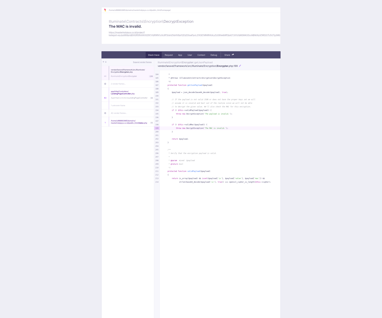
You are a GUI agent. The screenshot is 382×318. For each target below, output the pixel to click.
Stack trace (153, 54)
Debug (214, 54)
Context (201, 54)
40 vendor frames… (119, 113)
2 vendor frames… (118, 84)
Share (227, 54)
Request (169, 54)
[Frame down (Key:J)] (106, 62)
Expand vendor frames (142, 62)
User (190, 54)
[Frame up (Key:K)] (103, 62)
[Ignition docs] (106, 10)
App (180, 54)
